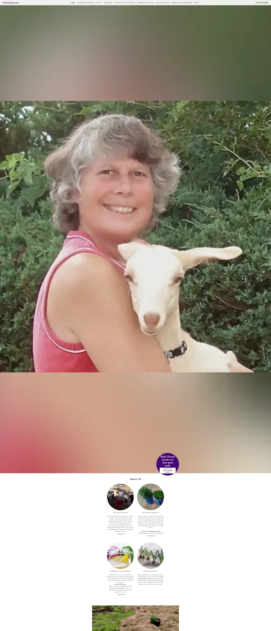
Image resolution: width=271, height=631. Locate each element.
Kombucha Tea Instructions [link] (182, 2)
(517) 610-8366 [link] (262, 3)
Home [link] (73, 2)
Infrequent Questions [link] (145, 2)
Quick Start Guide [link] (162, 2)
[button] (197, 3)
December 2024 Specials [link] (85, 2)
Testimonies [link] (108, 2)
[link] (36, 3)
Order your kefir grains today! (167, 470)
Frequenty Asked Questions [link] (125, 2)
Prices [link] (99, 2)
